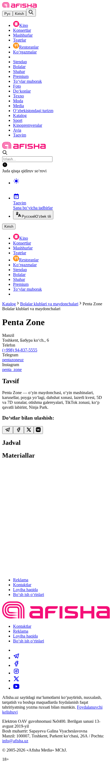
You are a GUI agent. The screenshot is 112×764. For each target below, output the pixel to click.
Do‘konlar (22, 91)
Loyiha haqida (25, 589)
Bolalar (19, 66)
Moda (18, 101)
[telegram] (16, 657)
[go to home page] (19, 6)
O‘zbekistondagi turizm (33, 110)
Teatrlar (19, 40)
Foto (17, 86)
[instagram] (16, 673)
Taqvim (19, 135)
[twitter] (16, 680)
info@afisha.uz (15, 740)
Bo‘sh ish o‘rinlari (28, 594)
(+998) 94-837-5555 (19, 350)
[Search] (31, 13)
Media (18, 105)
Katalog (20, 115)
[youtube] (16, 688)
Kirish (19, 14)
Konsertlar (22, 30)
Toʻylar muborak (27, 81)
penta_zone (12, 369)
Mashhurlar (23, 35)
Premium (21, 76)
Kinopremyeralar (27, 125)
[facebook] (16, 665)
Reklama (20, 580)
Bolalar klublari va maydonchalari (49, 304)
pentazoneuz (13, 359)
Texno (18, 96)
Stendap (20, 61)
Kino (23, 25)
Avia (17, 130)
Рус (7, 14)
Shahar (19, 71)
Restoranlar (29, 47)
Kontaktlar (22, 584)
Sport (17, 120)
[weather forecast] (61, 186)
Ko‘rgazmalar (25, 52)
